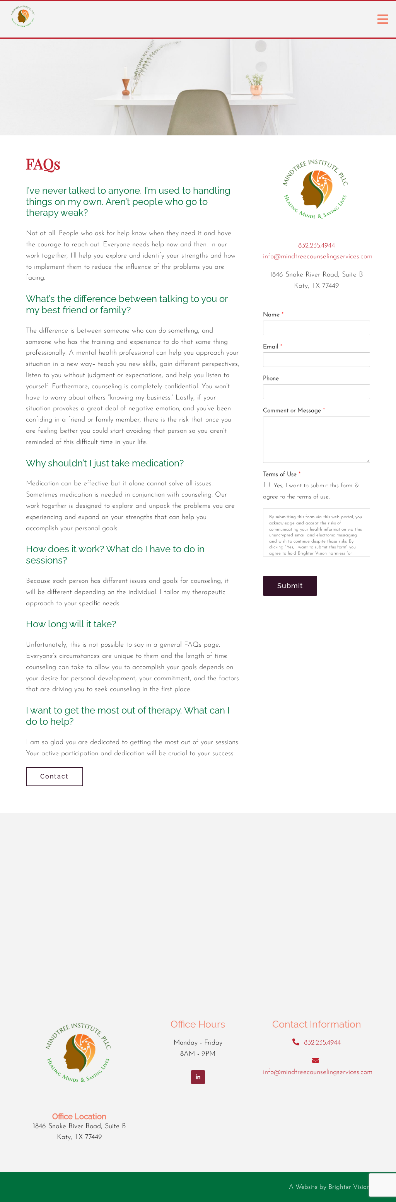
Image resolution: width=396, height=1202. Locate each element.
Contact (54, 776)
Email (272, 347)
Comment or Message (294, 411)
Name (273, 315)
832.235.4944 (316, 245)
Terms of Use (281, 474)
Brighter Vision (349, 1187)
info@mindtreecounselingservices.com (317, 256)
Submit (290, 586)
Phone (271, 379)
